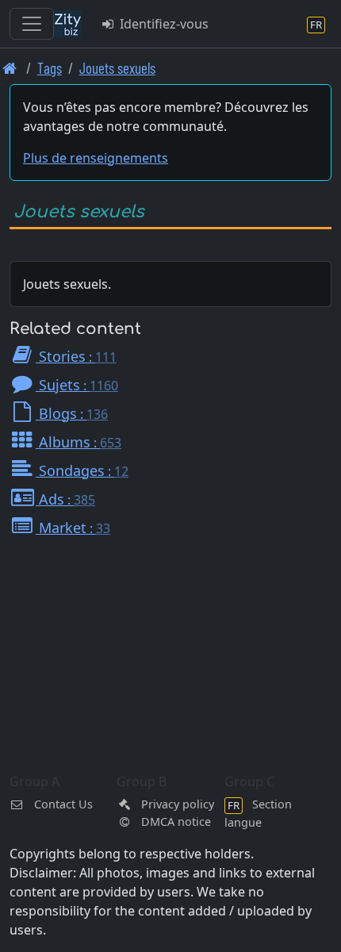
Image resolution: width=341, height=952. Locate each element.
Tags (49, 68)
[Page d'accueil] (10, 68)
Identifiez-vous (163, 24)
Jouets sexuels (117, 68)
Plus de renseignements (95, 158)
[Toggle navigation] (32, 24)
